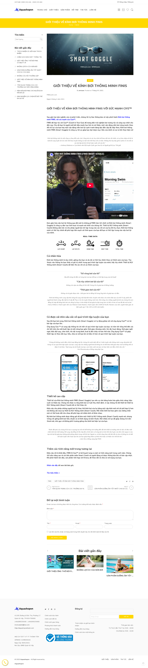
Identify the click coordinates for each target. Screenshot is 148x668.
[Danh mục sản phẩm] (119, 10)
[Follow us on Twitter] (45, 609)
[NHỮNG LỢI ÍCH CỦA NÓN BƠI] (90, 561)
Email (78, 523)
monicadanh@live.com (22, 625)
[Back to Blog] (90, 488)
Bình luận (50, 509)
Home (71, 25)
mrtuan (81, 90)
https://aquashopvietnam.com (24, 628)
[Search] (132, 11)
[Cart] (123, 11)
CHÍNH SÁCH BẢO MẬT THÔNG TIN (29, 57)
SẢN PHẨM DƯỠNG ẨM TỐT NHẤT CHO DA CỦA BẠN (29, 71)
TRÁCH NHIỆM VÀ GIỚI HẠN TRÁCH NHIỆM (29, 52)
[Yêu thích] (127, 11)
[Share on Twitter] (126, 481)
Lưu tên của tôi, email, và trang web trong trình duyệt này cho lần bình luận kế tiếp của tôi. (79, 532)
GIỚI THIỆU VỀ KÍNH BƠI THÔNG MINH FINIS (69, 481)
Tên (49, 523)
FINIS (49, 481)
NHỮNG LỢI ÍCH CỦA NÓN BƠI (90, 570)
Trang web (108, 523)
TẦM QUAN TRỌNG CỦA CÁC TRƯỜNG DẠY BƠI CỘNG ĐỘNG (28, 86)
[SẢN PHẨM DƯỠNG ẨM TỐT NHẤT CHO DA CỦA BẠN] (120, 564)
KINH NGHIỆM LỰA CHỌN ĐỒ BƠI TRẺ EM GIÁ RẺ (29, 97)
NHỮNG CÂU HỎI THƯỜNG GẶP (28, 76)
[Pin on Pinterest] (132, 481)
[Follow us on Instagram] (54, 609)
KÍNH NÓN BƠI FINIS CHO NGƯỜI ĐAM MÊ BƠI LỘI (29, 92)
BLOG (77, 25)
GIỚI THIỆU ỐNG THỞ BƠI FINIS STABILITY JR (67, 571)
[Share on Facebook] (129, 481)
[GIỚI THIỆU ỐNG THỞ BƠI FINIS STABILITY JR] (60, 561)
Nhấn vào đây (52, 465)
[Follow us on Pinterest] (51, 609)
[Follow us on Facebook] (48, 609)
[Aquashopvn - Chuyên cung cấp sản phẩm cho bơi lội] (24, 9)
